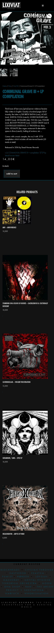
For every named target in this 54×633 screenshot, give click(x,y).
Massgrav (11, 579)
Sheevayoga (32, 590)
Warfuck (12, 593)
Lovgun (42, 576)
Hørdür (23, 576)
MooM (47, 583)
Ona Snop (12, 586)
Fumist (7, 576)
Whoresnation (36, 593)
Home (5, 86)
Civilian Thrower (39, 569)
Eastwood (18, 573)
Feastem (37, 573)
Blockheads (10, 569)
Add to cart (11, 173)
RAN (28, 586)
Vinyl (9, 86)
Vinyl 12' (16, 86)
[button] (49, 16)
